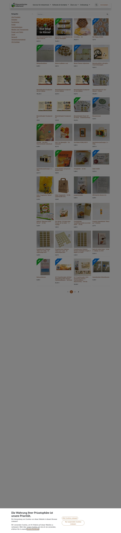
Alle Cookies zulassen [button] (70, 518)
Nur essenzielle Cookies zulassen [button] (73, 523)
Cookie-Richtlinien (33, 529)
